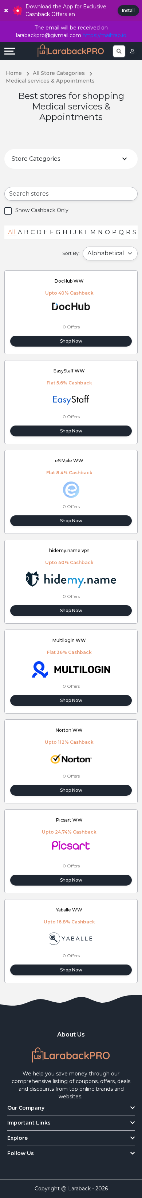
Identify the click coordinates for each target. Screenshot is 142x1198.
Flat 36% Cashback (69, 652)
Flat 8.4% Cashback (69, 472)
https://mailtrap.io (104, 35)
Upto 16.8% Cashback (69, 922)
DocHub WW (69, 281)
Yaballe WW (69, 910)
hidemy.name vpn (69, 550)
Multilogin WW (69, 640)
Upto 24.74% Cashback (69, 832)
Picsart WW (69, 820)
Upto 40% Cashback (69, 293)
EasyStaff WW (69, 371)
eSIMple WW (69, 460)
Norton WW (69, 730)
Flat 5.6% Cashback (69, 383)
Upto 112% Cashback (69, 742)
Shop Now (71, 341)
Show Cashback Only (41, 210)
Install (128, 10)
